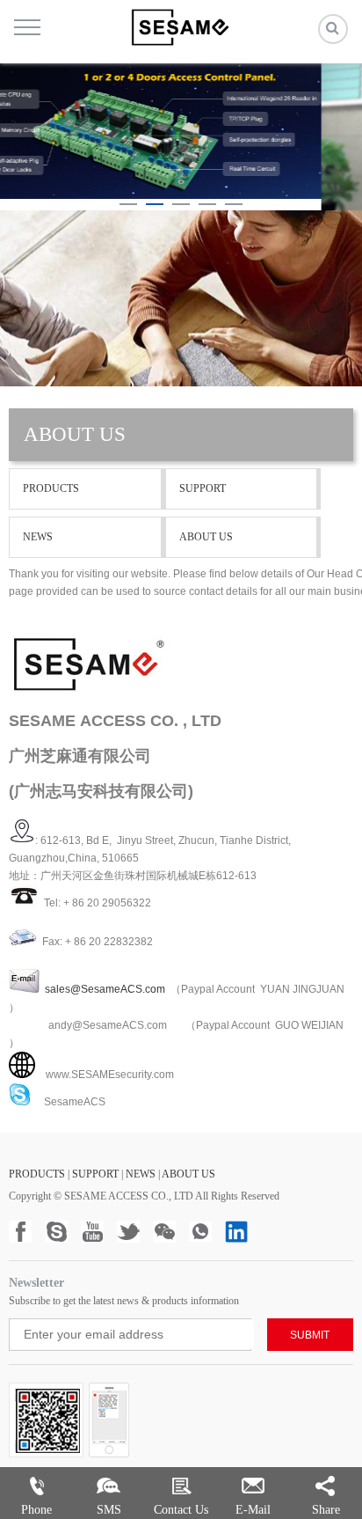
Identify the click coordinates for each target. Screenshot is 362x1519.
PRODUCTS (51, 488)
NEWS (38, 537)
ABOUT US (206, 537)
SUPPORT (202, 488)
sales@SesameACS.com (105, 989)
